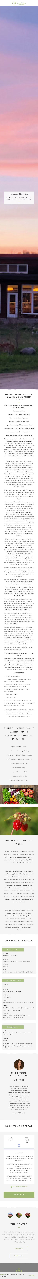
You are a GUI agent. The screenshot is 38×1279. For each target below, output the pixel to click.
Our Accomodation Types (19, 1186)
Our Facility (19, 1248)
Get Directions (19, 1256)
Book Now (31, 1275)
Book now (19, 1195)
